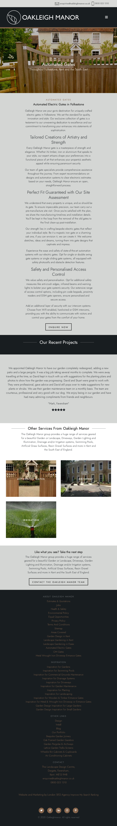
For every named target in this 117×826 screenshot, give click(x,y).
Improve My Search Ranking (85, 794)
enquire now (58, 327)
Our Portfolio (58, 732)
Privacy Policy (58, 620)
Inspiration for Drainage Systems (58, 678)
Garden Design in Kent (58, 636)
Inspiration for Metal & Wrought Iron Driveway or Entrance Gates (58, 701)
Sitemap (58, 628)
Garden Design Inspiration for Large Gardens (58, 705)
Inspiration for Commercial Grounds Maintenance (58, 674)
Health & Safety (58, 609)
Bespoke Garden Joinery (58, 736)
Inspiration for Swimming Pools (58, 670)
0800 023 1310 (102, 3)
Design (58, 720)
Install (58, 724)
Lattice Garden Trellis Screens (58, 748)
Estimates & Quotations (58, 601)
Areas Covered (58, 632)
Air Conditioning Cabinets (58, 755)
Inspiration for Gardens (58, 667)
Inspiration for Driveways (58, 682)
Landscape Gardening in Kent (58, 640)
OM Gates (58, 651)
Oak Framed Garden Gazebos (58, 740)
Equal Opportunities (58, 616)
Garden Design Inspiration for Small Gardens (58, 709)
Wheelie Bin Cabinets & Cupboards (59, 752)
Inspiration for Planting (58, 690)
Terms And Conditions (59, 624)
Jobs (58, 605)
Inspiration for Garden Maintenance (58, 686)
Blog (58, 728)
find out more (31, 487)
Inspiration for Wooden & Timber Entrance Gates (58, 698)
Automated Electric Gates (58, 648)
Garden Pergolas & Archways (58, 744)
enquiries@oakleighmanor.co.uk (75, 3)
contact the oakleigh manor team (58, 582)
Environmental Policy (58, 613)
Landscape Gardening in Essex (58, 644)
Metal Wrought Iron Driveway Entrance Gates (58, 655)
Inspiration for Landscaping (58, 694)
